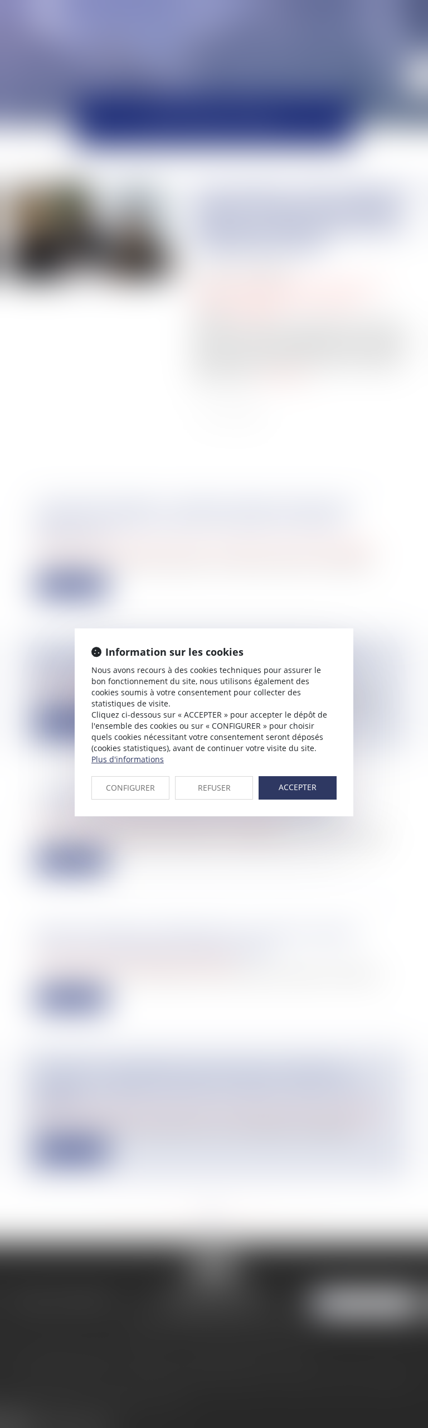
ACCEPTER (298, 787)
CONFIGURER (130, 787)
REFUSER (214, 787)
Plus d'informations (127, 759)
